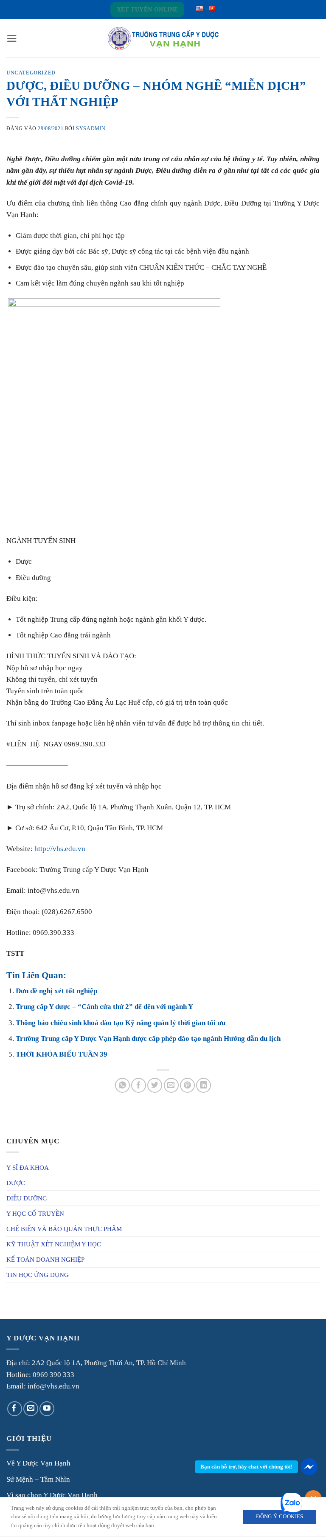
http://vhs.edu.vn (59, 849)
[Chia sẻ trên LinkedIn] (203, 1085)
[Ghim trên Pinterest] (187, 1085)
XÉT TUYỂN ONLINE (147, 9)
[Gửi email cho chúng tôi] (30, 1408)
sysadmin (91, 128)
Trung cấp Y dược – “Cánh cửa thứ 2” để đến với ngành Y (104, 1007)
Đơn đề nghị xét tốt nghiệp (56, 991)
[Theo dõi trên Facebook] (14, 1408)
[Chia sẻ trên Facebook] (138, 1085)
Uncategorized (31, 73)
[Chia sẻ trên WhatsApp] (122, 1085)
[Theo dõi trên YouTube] (46, 1408)
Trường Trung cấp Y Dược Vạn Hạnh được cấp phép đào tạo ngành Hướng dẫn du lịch (148, 1038)
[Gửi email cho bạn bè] (171, 1085)
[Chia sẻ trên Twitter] (154, 1085)
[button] (11, 38)
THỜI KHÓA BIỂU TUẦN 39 (61, 1054)
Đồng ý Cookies (279, 1517)
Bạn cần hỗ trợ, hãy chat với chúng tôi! (246, 1466)
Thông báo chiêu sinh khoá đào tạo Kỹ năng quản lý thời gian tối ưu (120, 1023)
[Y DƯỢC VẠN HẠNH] (163, 38)
